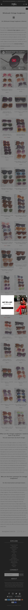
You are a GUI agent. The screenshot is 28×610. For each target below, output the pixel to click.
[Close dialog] (26, 296)
